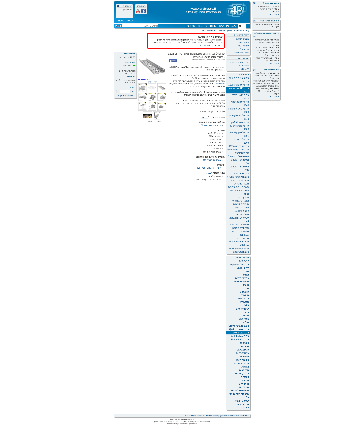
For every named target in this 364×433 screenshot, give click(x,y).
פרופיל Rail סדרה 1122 (240, 97)
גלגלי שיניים (242, 353)
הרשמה (121, 20)
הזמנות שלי (244, 42)
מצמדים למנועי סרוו (239, 201)
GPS (246, 305)
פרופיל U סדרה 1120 (238, 85)
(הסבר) (128, 62)
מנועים (245, 315)
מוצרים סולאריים (240, 390)
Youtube (138, 11)
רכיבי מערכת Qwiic (239, 329)
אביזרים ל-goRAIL (240, 122)
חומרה (245, 380)
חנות (241, 25)
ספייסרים (244, 370)
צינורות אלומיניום (241, 173)
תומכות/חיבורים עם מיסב (239, 192)
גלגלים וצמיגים (242, 214)
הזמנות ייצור (243, 46)
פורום (213, 25)
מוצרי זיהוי (243, 387)
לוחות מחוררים (241, 153)
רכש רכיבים (244, 65)
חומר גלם (244, 384)
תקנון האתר (218, 416)
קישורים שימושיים (241, 52)
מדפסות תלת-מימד (239, 394)
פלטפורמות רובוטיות (239, 78)
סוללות (245, 322)
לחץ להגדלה (152, 82)
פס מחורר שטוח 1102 (238, 146)
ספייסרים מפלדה (240, 228)
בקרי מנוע (244, 319)
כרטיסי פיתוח (242, 278)
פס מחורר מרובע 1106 (238, 149)
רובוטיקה (244, 343)
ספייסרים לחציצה (240, 238)
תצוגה (245, 275)
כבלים (245, 312)
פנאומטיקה (243, 350)
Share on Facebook (173, 60)
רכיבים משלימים (241, 252)
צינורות (245, 367)
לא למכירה (243, 407)
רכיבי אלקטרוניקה (239, 264)
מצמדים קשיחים (241, 204)
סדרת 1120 (218, 84)
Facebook (143, 11)
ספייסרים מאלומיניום (239, 224)
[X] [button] (254, 3)
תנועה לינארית (241, 363)
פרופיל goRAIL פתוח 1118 (238, 117)
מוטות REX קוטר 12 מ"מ (239, 168)
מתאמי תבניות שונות (239, 248)
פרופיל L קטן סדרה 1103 (240, 141)
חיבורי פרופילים (241, 183)
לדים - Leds (243, 268)
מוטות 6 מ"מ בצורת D (238, 156)
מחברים (244, 288)
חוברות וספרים (241, 404)
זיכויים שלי (244, 49)
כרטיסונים (243, 298)
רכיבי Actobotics (240, 336)
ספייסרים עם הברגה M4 (239, 219)
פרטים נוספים (273, 14)
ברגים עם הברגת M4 (212, 160)
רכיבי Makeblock (240, 339)
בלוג (233, 25)
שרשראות (244, 356)
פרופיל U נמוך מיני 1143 (240, 104)
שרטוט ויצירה (242, 401)
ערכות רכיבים (242, 81)
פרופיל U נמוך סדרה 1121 (213, 31)
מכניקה (245, 346)
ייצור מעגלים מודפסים (239, 62)
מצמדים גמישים (241, 207)
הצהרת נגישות (190, 416)
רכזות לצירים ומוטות (239, 180)
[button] (162, 91)
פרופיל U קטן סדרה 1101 (239, 134)
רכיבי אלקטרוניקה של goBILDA (239, 243)
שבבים (245, 271)
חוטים (246, 285)
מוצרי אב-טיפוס (241, 281)
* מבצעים (244, 261)
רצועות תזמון (242, 360)
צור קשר (190, 25)
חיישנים (245, 295)
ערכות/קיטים (242, 309)
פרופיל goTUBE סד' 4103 (239, 127)
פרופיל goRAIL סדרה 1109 (238, 110)
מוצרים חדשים (242, 39)
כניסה (130, 20)
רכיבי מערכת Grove (238, 326)
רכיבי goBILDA (234, 31)
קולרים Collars (242, 211)
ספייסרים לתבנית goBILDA (240, 233)
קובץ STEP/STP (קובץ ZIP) (209, 168)
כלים (246, 397)
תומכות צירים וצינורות (238, 187)
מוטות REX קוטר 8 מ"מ (240, 161)
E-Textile (244, 292)
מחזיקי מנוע (243, 197)
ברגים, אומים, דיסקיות (242, 375)
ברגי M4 (204, 117)
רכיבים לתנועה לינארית (238, 177)
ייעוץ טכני (245, 69)
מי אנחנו (202, 25)
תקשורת (244, 302)
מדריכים (224, 25)
